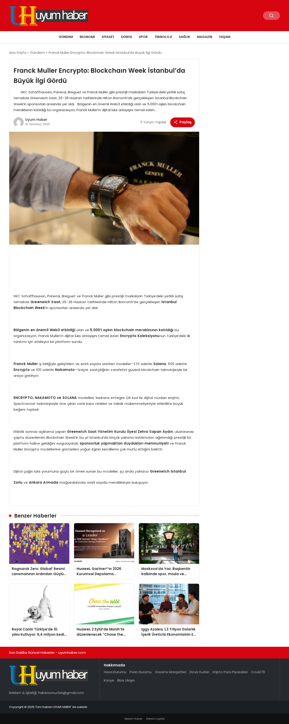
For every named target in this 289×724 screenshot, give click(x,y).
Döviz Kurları (199, 672)
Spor (143, 37)
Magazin (204, 37)
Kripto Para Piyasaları (230, 672)
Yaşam (224, 37)
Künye (109, 680)
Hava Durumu (115, 672)
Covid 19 (258, 672)
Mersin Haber (133, 719)
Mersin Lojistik (155, 719)
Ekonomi (87, 37)
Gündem (66, 37)
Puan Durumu (141, 672)
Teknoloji (163, 37)
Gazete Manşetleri (170, 672)
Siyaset (108, 37)
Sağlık (184, 37)
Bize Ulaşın (126, 680)
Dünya (126, 37)
